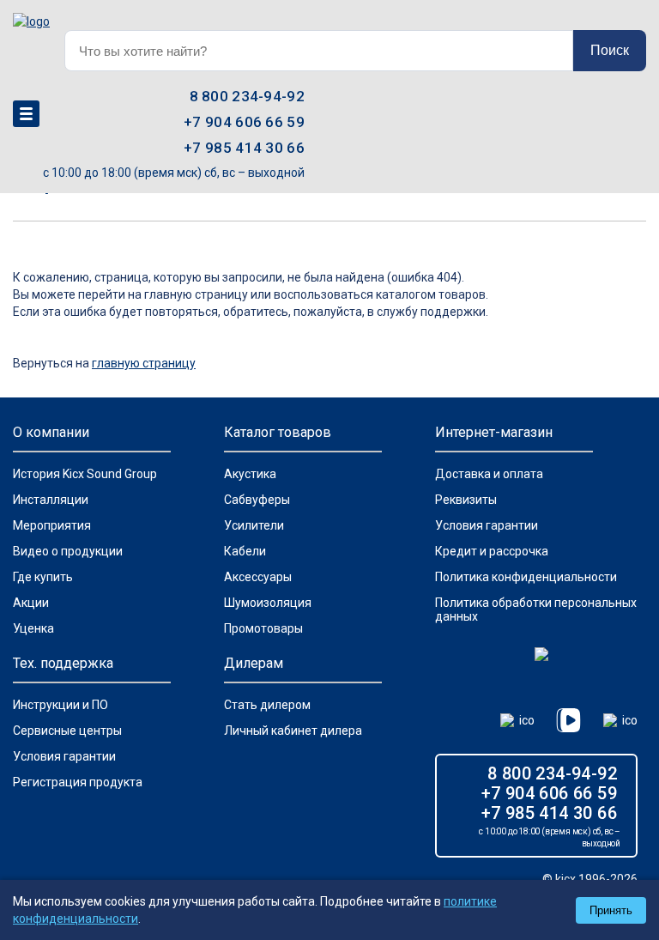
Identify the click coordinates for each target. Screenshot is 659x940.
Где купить (43, 577)
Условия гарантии (486, 525)
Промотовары (263, 628)
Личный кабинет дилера (293, 730)
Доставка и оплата (489, 474)
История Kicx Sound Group (85, 474)
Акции (31, 602)
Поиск (609, 50)
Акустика (250, 474)
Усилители (254, 525)
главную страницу (144, 363)
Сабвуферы (257, 499)
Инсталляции (50, 499)
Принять (610, 910)
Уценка (33, 628)
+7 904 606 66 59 (244, 121)
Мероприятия (52, 525)
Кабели (245, 551)
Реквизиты (466, 499)
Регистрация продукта (77, 782)
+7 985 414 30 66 (244, 147)
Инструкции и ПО (60, 705)
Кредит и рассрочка (491, 551)
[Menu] (26, 113)
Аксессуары (258, 577)
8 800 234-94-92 (247, 96)
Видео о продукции (68, 551)
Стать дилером (267, 705)
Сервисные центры (67, 730)
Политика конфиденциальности (526, 577)
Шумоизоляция (267, 602)
